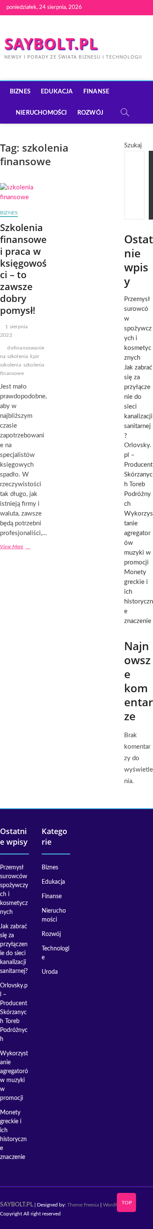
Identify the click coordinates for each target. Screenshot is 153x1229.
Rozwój (90, 113)
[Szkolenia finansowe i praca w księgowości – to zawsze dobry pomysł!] (23, 193)
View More (23, 548)
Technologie (55, 953)
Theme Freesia (83, 1204)
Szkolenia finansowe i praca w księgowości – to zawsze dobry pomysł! (23, 268)
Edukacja (57, 92)
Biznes (20, 92)
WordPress (115, 1204)
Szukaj (133, 145)
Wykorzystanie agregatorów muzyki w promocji (14, 1076)
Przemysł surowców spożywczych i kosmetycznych (138, 328)
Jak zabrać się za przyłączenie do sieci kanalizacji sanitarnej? (14, 949)
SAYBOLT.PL (51, 43)
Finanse (96, 92)
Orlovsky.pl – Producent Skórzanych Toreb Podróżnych (138, 474)
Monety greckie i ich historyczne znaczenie (13, 1135)
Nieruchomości (41, 113)
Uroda (50, 972)
